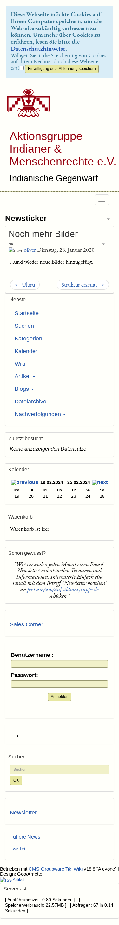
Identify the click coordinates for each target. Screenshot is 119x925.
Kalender (26, 351)
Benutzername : (32, 655)
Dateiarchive (30, 401)
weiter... (20, 848)
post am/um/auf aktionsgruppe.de (63, 589)
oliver (30, 249)
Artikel (23, 376)
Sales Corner (26, 624)
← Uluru (25, 284)
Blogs (22, 389)
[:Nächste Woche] (100, 483)
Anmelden (60, 696)
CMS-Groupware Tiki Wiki (56, 868)
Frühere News (24, 836)
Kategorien (28, 338)
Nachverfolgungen (39, 414)
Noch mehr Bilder (43, 234)
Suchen (24, 326)
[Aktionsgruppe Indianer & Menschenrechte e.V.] (26, 102)
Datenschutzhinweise (38, 48)
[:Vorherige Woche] (24, 483)
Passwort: (24, 675)
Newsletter (23, 812)
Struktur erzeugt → (83, 284)
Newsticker (26, 218)
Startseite (27, 313)
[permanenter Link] (11, 243)
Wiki (21, 364)
